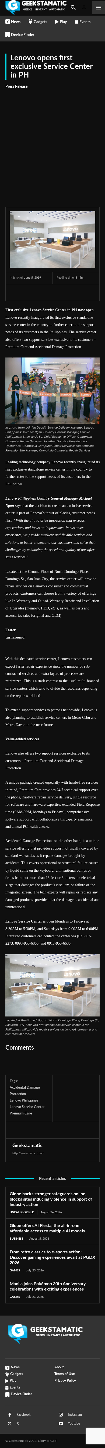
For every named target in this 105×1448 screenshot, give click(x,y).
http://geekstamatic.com (28, 1153)
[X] (27, 292)
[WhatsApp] (52, 292)
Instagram (75, 1414)
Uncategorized (22, 1212)
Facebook (23, 1414)
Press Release (16, 87)
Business (16, 1238)
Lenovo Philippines (24, 1100)
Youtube (74, 1423)
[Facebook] (15, 292)
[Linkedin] (64, 292)
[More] (77, 292)
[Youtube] (61, 1423)
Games (15, 1270)
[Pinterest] (39, 292)
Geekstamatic (27, 1145)
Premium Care (21, 1113)
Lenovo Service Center (27, 1107)
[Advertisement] (52, 145)
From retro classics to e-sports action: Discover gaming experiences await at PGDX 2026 (52, 1257)
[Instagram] (61, 1415)
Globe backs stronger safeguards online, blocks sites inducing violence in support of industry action (51, 1199)
